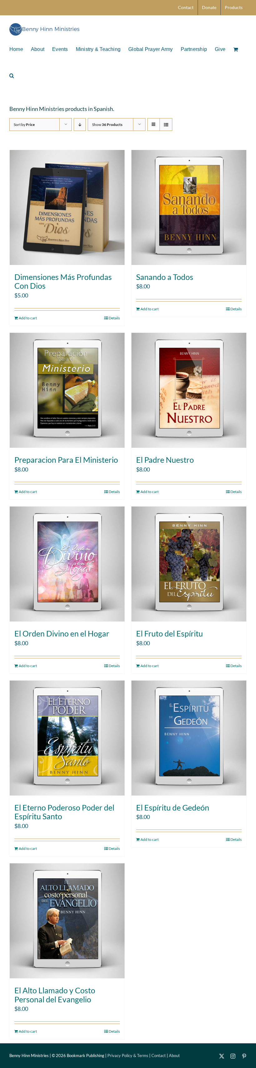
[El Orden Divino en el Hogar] (67, 564)
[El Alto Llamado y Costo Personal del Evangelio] (67, 920)
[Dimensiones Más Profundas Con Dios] (67, 207)
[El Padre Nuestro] (188, 390)
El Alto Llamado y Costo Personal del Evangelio (54, 995)
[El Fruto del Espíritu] (188, 564)
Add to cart (28, 318)
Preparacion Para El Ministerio (66, 459)
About (174, 1055)
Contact (158, 1055)
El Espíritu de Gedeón (172, 807)
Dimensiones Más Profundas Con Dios (63, 281)
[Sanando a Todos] (188, 207)
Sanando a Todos (164, 277)
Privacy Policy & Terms (127, 1055)
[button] (11, 75)
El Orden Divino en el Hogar (61, 633)
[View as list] (166, 124)
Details (114, 318)
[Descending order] (80, 124)
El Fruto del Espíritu (169, 633)
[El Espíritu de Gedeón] (188, 738)
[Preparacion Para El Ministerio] (67, 390)
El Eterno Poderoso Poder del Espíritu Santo (64, 812)
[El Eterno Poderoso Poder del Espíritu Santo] (67, 738)
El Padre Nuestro (165, 459)
